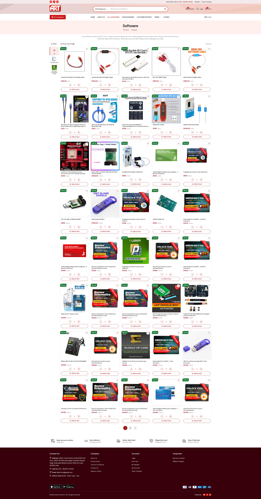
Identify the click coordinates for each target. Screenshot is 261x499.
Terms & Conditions (97, 465)
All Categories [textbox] (100, 9)
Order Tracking (206, 2)
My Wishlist (135, 465)
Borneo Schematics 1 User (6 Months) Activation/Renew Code (104, 314)
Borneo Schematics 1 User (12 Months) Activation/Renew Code (104, 409)
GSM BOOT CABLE (158, 125)
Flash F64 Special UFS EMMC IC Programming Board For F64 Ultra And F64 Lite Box (135, 126)
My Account (136, 468)
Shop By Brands (128, 17)
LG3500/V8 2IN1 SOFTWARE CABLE (102, 77)
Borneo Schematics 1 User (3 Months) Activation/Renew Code (104, 267)
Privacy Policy (95, 461)
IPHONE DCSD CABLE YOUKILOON (132, 172)
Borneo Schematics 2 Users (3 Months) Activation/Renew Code (134, 314)
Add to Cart (75, 89)
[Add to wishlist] (86, 49)
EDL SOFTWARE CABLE (160, 77)
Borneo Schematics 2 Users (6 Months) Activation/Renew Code (134, 409)
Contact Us (94, 468)
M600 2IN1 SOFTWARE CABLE (192, 77)
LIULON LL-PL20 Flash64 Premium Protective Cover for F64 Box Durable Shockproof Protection (73, 173)
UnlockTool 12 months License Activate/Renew (192, 409)
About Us (101, 17)
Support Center (96, 471)
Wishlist (197, 2)
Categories (59, 17)
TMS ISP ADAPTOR (158, 219)
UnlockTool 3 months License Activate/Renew (162, 267)
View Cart (135, 461)
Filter (55, 44)
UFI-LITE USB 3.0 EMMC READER (71, 219)
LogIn (133, 458)
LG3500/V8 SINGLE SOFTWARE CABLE (72, 77)
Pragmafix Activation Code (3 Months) (195, 172)
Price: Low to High (69, 44)
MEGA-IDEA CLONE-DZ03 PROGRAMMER (73, 361)
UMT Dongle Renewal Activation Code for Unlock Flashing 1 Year (166, 314)
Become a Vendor (179, 458)
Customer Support (144, 17)
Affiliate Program (178, 461)
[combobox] (101, 9)
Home (93, 17)
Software (134, 30)
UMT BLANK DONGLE (98, 219)
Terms (156, 17)
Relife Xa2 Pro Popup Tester (70, 314)
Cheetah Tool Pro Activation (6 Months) (73, 408)
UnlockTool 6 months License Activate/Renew (101, 362)
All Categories (113, 17)
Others (166, 17)
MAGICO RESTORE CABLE (191, 125)
